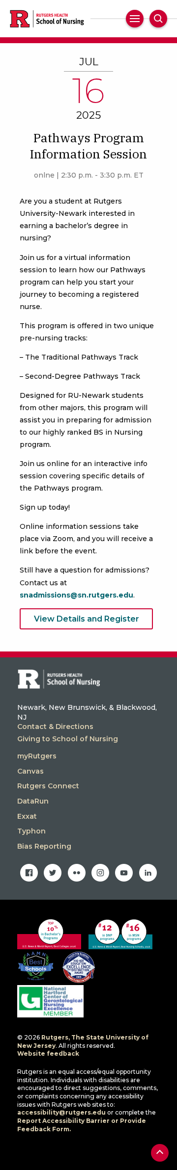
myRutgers (37, 756)
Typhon (31, 831)
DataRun (33, 801)
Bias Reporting (44, 846)
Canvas (30, 771)
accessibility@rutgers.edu (61, 1112)
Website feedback (48, 1053)
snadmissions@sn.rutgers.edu (76, 595)
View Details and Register (86, 619)
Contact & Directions (55, 726)
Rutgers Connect (48, 785)
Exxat (27, 816)
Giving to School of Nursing (67, 738)
